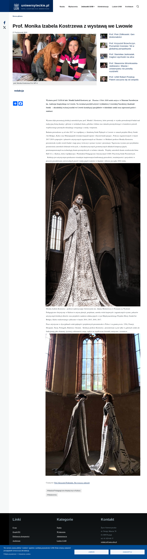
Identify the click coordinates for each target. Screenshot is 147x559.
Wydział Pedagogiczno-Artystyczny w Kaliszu (64, 491)
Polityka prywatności (10, 554)
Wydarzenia (52, 495)
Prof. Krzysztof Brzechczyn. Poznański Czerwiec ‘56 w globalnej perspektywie (122, 46)
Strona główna (17, 16)
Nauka (59, 527)
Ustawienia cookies (24, 554)
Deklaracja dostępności (21, 536)
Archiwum (16, 541)
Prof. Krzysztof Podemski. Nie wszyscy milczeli (72, 482)
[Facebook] (5, 22)
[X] (4, 27)
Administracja (62, 536)
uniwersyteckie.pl (35, 5)
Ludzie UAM (61, 541)
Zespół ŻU (16, 532)
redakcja (19, 90)
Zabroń (91, 552)
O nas (15, 527)
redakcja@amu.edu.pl (109, 542)
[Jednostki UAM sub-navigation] (95, 7)
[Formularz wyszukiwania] (137, 6)
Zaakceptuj (127, 552)
